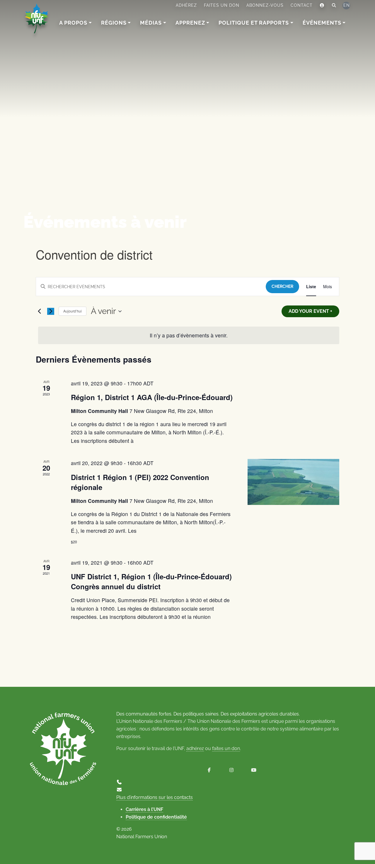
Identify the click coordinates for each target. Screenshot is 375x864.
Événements (322, 23)
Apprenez (190, 23)
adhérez (195, 748)
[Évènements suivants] (50, 311)
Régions (114, 23)
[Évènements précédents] (39, 311)
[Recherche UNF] (334, 5)
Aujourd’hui (72, 310)
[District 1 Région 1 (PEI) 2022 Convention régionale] (293, 482)
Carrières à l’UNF (144, 809)
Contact (302, 5)
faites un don (226, 748)
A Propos (73, 23)
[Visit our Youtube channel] (253, 770)
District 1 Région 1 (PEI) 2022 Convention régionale (140, 482)
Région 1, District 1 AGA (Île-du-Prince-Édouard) (152, 397)
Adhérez (186, 5)
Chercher (282, 286)
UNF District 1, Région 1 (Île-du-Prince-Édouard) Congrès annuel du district (151, 581)
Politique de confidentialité (156, 817)
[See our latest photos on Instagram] (231, 770)
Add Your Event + (310, 311)
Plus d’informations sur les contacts (154, 797)
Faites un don (221, 5)
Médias (151, 23)
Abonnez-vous (265, 5)
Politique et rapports (254, 23)
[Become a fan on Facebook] (209, 770)
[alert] (188, 335)
